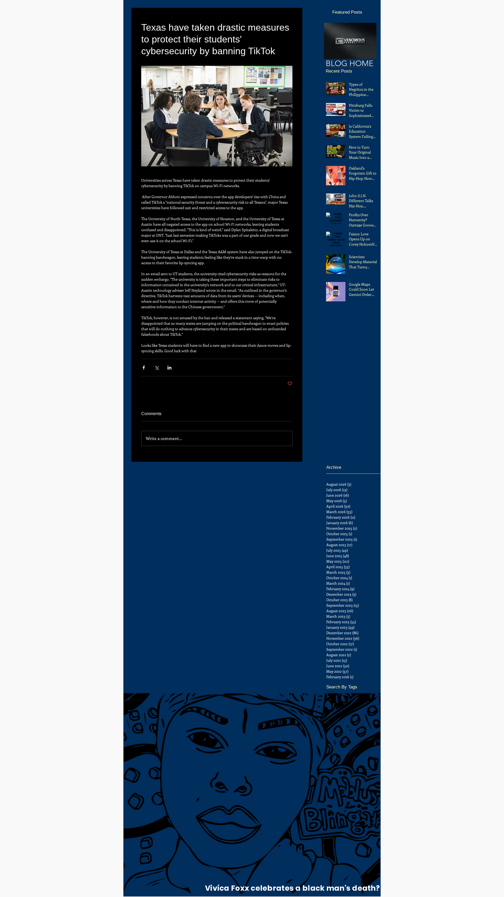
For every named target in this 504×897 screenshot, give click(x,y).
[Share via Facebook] (143, 367)
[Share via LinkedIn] (169, 367)
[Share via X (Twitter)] (156, 367)
